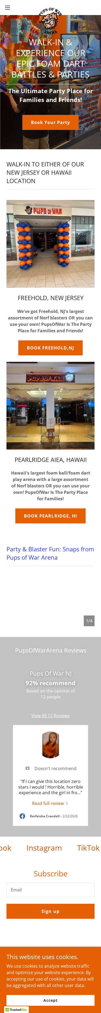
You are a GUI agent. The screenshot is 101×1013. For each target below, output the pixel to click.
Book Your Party (50, 122)
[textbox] (50, 890)
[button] (9, 7)
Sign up (50, 911)
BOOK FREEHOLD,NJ (50, 348)
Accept (50, 1000)
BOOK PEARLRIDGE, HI (50, 516)
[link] (50, 7)
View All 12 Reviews (50, 716)
